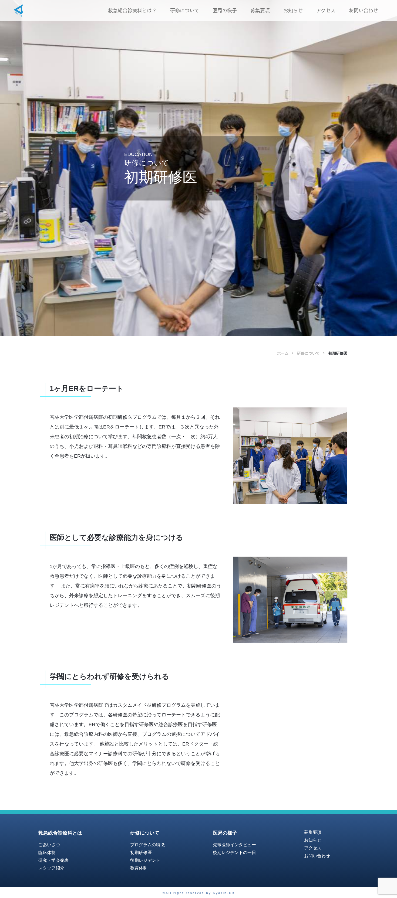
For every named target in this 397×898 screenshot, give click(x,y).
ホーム (282, 353)
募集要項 (260, 10)
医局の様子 (225, 10)
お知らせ (293, 10)
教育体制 (138, 868)
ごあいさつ (49, 844)
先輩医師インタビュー (234, 844)
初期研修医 (141, 852)
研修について (184, 10)
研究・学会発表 (53, 860)
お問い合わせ (363, 10)
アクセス (325, 10)
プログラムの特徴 (147, 844)
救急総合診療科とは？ (132, 10)
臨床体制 (47, 852)
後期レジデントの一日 (234, 852)
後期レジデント (145, 860)
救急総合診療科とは (60, 833)
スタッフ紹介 (51, 868)
